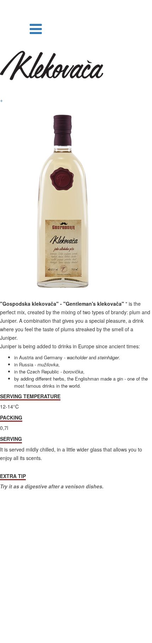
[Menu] (36, 27)
